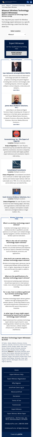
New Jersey (5, 355)
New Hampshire (24, 353)
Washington (15, 360)
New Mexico (11, 355)
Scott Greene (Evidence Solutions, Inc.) (16, 197)
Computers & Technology (18, 5)
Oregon (10, 356)
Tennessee (17, 358)
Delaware (4, 346)
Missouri (8, 5)
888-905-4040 (23, 424)
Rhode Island (23, 356)
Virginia (4, 360)
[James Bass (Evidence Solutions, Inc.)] (16, 99)
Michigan (22, 350)
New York (22, 355)
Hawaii (18, 346)
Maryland (13, 350)
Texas (22, 358)
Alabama (14, 343)
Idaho (25, 346)
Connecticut (16, 345)
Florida (9, 346)
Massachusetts (6, 350)
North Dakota (10, 353)
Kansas (12, 348)
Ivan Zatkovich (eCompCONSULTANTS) (16, 73)
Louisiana (23, 348)
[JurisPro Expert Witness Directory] (12, 2)
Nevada (17, 355)
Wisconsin (21, 360)
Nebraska (17, 353)
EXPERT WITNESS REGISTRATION (16, 53)
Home (3, 5)
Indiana (8, 348)
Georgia (14, 346)
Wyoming (8, 361)
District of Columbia (25, 345)
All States (4, 343)
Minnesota (4, 351)
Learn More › (16, 90)
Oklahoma (4, 356)
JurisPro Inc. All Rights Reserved (18, 428)
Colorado (10, 345)
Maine (18, 350)
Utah (26, 358)
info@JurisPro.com (11, 424)
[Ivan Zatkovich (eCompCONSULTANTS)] (16, 67)
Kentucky (17, 348)
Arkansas (19, 343)
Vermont (8, 360)
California (4, 345)
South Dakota (10, 358)
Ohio (27, 355)
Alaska (9, 343)
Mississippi (18, 351)
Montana (23, 351)
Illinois (3, 348)
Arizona (25, 343)
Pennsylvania (16, 356)
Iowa (22, 346)
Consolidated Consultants (16, 170)
